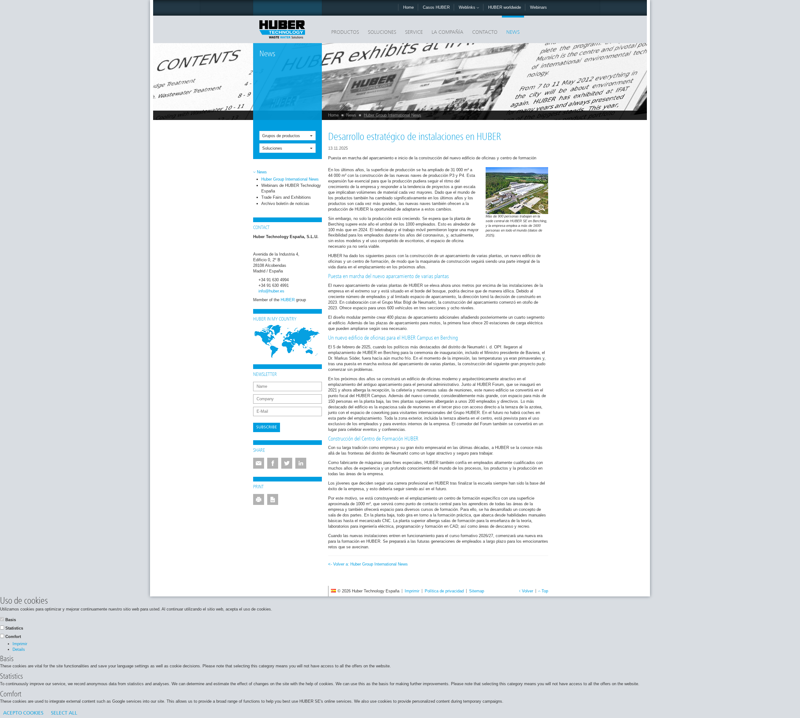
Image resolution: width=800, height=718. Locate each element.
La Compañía (447, 32)
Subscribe (266, 427)
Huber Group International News (392, 115)
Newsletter (265, 374)
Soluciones (382, 32)
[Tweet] (286, 463)
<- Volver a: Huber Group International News (368, 564)
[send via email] (258, 463)
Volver (527, 591)
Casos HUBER (436, 7)
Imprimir (412, 591)
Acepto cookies (23, 713)
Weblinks (468, 7)
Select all (64, 713)
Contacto (485, 32)
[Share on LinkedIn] (300, 463)
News (513, 32)
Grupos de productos (281, 135)
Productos (345, 32)
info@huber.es (271, 291)
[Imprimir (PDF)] (272, 499)
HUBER (288, 299)
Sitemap (476, 591)
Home (408, 7)
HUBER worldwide (504, 7)
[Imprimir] (258, 499)
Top (545, 591)
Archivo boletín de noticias (285, 203)
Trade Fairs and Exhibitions (286, 197)
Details (18, 649)
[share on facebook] (272, 463)
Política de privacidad (444, 591)
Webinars (538, 7)
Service (414, 32)
